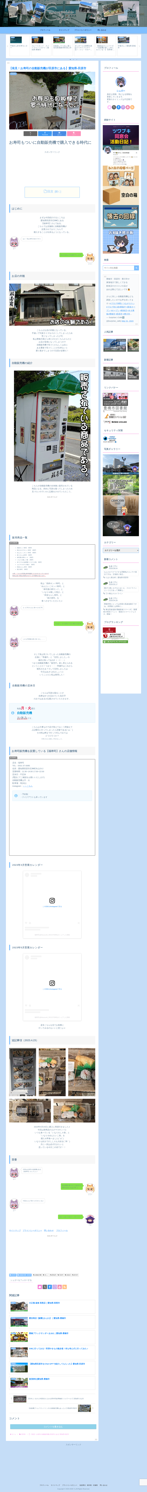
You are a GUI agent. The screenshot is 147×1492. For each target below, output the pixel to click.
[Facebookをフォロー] (50, 1287)
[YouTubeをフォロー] (59, 1287)
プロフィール (62, 1230)
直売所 (76, 1275)
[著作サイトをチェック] (40, 1287)
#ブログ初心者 (112, 307)
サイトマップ (15, 1230)
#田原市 (119, 314)
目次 (50, 191)
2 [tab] (73, 59)
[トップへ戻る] (144, 1489)
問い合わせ (49, 1230)
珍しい (47, 1275)
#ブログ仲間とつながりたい (122, 303)
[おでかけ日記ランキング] (113, 635)
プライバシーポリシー (32, 1230)
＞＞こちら (28, 786)
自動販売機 (38, 1275)
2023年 (14, 1275)
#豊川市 (126, 314)
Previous (7, 46)
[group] (115, 345)
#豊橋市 (111, 314)
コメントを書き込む (53, 1426)
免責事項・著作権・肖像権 (89, 1485)
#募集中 (122, 307)
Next (139, 46)
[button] (74, 133)
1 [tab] (70, 59)
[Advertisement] (52, 169)
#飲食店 (123, 310)
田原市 (61, 1275)
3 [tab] (77, 59)
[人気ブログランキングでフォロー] (115, 640)
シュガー (121, 90)
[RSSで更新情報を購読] (64, 1287)
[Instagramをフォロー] (55, 1287)
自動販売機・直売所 (25, 1275)
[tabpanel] (20, 46)
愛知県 (54, 1275)
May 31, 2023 (127, 321)
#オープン (115, 310)
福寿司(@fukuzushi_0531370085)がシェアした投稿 (52, 935)
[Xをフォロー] (45, 1287)
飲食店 (69, 1275)
